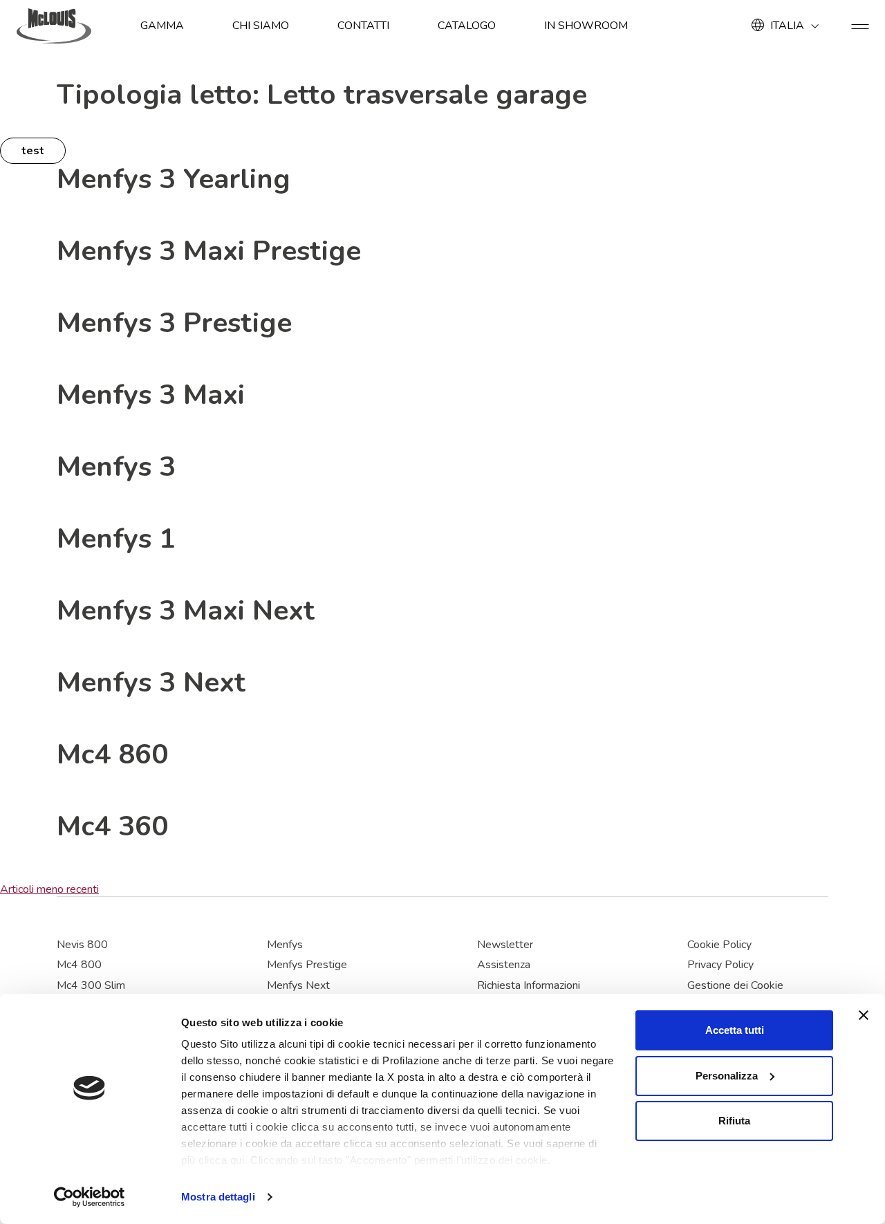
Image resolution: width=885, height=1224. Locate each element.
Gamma (162, 25)
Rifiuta (734, 1120)
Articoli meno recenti (49, 889)
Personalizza (727, 1076)
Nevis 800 (82, 944)
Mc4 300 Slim (91, 985)
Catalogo (467, 25)
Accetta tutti (734, 1030)
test (32, 150)
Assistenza (503, 964)
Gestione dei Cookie (735, 985)
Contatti (363, 25)
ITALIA (787, 25)
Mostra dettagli (218, 1197)
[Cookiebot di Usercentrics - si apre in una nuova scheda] (89, 1197)
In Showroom (586, 25)
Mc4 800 (79, 964)
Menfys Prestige (307, 964)
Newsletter (505, 944)
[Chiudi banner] (863, 1015)
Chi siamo (260, 25)
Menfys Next (298, 985)
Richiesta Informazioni (528, 985)
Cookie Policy (719, 944)
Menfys (285, 944)
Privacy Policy (720, 964)
